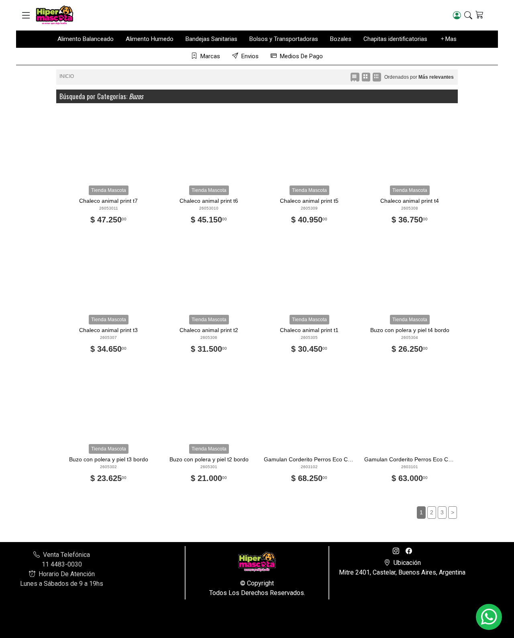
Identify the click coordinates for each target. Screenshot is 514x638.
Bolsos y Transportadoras (283, 39)
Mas (451, 39)
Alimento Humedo (149, 39)
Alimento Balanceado (85, 39)
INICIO (66, 76)
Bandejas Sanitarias (211, 39)
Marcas (210, 56)
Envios (250, 56)
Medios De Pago (301, 56)
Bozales (340, 39)
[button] (26, 15)
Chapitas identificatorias (395, 39)
